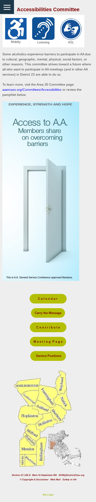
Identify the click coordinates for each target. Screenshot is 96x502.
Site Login (48, 495)
